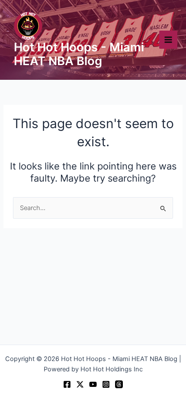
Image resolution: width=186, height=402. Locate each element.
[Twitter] (80, 384)
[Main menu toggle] (168, 40)
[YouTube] (93, 384)
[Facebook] (67, 384)
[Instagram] (106, 384)
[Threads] (119, 384)
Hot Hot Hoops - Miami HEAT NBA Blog (79, 54)
